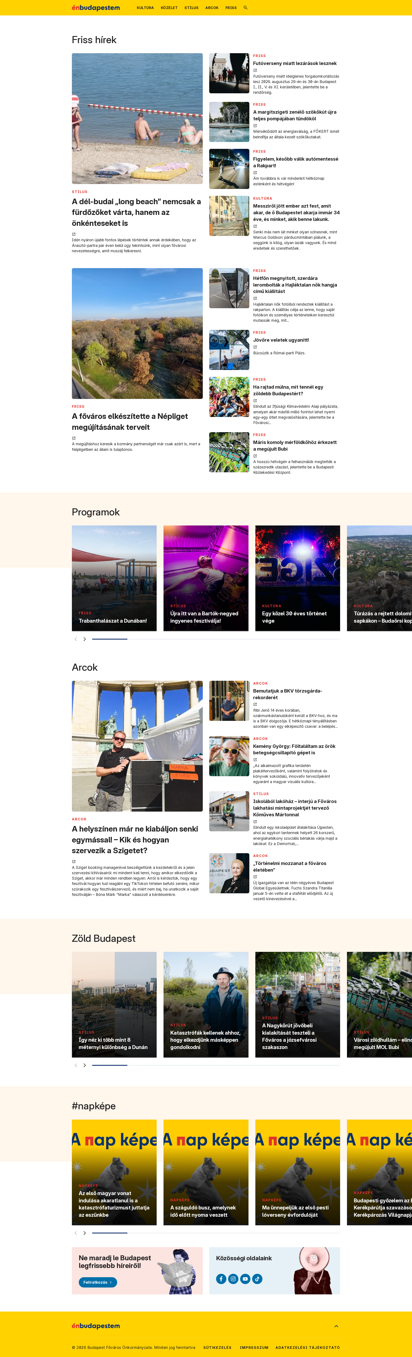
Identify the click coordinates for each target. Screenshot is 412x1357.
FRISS (259, 56)
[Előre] (84, 639)
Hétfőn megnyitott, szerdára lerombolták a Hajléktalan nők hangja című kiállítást (295, 284)
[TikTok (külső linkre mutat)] (257, 1279)
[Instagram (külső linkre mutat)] (233, 1279)
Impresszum (254, 1347)
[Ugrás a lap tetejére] (336, 1326)
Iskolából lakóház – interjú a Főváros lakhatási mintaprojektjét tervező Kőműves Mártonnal (295, 808)
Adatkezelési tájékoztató (308, 1347)
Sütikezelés (217, 1347)
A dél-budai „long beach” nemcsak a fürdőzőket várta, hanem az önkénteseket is (136, 212)
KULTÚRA (263, 198)
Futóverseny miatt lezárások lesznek (295, 63)
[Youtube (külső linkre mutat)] (245, 1279)
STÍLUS (80, 192)
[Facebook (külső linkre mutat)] (221, 1279)
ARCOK (79, 819)
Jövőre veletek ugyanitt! (281, 340)
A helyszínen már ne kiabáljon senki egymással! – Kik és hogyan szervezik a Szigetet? (135, 839)
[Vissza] (75, 639)
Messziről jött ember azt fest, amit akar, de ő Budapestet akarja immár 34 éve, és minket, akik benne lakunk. (296, 212)
